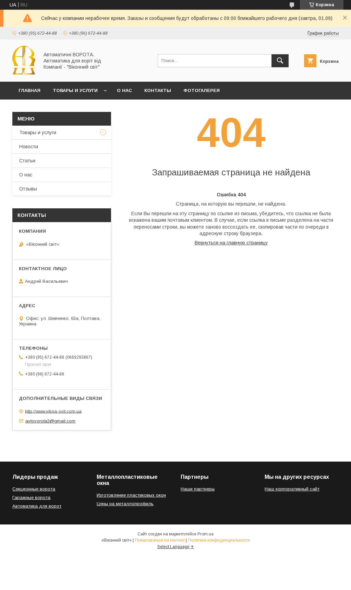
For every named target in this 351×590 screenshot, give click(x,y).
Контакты (157, 90)
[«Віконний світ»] (23, 73)
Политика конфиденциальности (219, 540)
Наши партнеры (198, 488)
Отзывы (28, 189)
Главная (29, 90)
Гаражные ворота (31, 497)
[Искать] (280, 60)
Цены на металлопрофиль (125, 503)
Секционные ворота (33, 488)
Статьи (27, 160)
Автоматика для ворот (36, 506)
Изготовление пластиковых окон (131, 495)
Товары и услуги (75, 90)
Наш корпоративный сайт (292, 488)
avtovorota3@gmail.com (50, 421)
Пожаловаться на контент (160, 540)
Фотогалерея (201, 90)
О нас (124, 90)
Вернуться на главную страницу (231, 242)
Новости (28, 146)
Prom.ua (205, 534)
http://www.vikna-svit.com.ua (53, 411)
